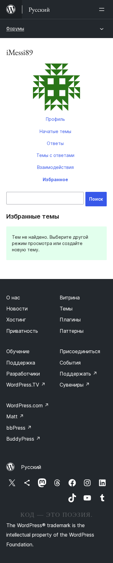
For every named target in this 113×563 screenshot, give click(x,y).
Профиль (55, 119)
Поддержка (20, 363)
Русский (31, 467)
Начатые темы (55, 131)
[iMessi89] (56, 88)
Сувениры (75, 385)
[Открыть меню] (103, 9)
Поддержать (78, 374)
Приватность (22, 331)
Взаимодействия (55, 167)
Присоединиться (80, 351)
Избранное (55, 179)
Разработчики (23, 374)
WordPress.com (27, 405)
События (70, 363)
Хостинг (16, 319)
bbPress (19, 428)
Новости (17, 308)
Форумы (15, 28)
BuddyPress (23, 439)
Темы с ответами (55, 155)
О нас (13, 297)
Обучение (18, 351)
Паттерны (71, 331)
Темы (66, 308)
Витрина (70, 297)
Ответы (55, 143)
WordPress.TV (26, 385)
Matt (15, 416)
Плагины (70, 319)
